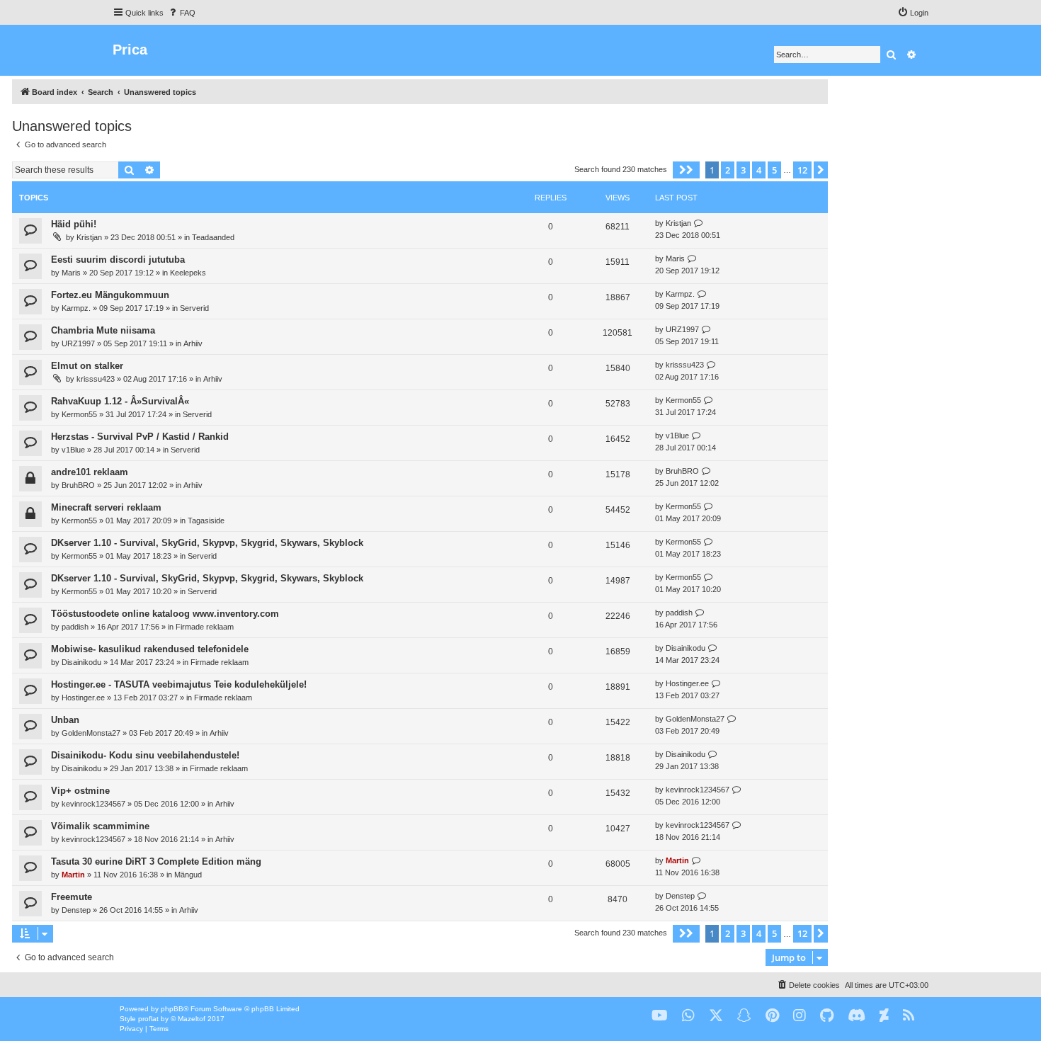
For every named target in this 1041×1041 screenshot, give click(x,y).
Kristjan (89, 237)
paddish (75, 626)
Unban (65, 720)
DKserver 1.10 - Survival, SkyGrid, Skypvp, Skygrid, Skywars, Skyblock (207, 542)
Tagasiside (206, 520)
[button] (686, 169)
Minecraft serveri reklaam (106, 507)
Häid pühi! (73, 224)
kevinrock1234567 (93, 804)
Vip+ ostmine (80, 790)
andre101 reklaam (89, 472)
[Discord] (856, 1015)
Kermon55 (79, 414)
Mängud (188, 874)
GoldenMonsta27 (91, 733)
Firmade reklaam (205, 626)
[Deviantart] (884, 1015)
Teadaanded (213, 237)
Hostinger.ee (83, 697)
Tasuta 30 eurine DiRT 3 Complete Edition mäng (156, 861)
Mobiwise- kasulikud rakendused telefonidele (150, 649)
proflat (148, 1019)
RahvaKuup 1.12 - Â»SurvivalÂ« (120, 401)
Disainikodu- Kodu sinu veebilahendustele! (145, 755)
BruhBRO (78, 485)
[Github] (827, 1015)
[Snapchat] (744, 1015)
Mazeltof (191, 1019)
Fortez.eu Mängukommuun (110, 295)
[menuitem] (181, 12)
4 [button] (758, 170)
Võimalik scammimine (100, 826)
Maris (71, 272)
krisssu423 (95, 379)
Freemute (71, 897)
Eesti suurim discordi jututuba (118, 259)
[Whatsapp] (688, 1015)
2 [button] (727, 170)
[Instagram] (799, 1015)
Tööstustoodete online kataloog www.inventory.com (165, 613)
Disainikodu (81, 662)
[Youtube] (659, 1015)
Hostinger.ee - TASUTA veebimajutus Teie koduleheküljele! (179, 684)
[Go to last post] (698, 223)
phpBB (172, 1009)
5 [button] (774, 170)
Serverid (194, 308)
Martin (73, 874)
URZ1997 (78, 343)
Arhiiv (193, 343)
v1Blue (73, 449)
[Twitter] (716, 1015)
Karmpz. (76, 308)
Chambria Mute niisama (103, 330)
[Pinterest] (772, 1015)
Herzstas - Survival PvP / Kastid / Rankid (140, 436)
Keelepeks (188, 272)
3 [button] (743, 170)
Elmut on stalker (87, 365)
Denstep (76, 910)
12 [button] (802, 170)
